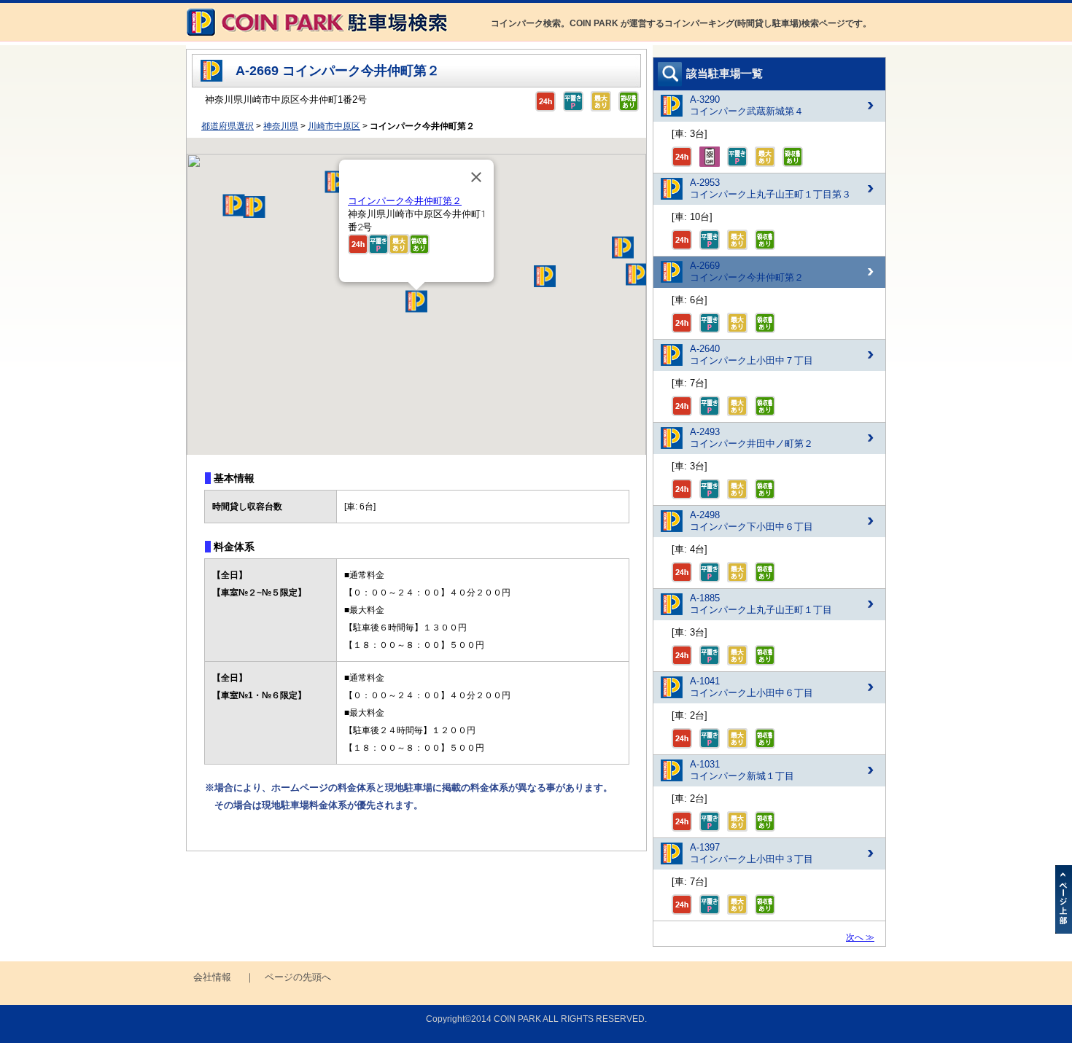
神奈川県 (280, 126)
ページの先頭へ (298, 977)
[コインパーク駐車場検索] (317, 38)
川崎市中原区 (334, 126)
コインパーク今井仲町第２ (405, 200)
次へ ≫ (860, 937)
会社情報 (212, 977)
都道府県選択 (227, 126)
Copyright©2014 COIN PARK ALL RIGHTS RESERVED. (536, 1019)
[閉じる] (476, 177)
